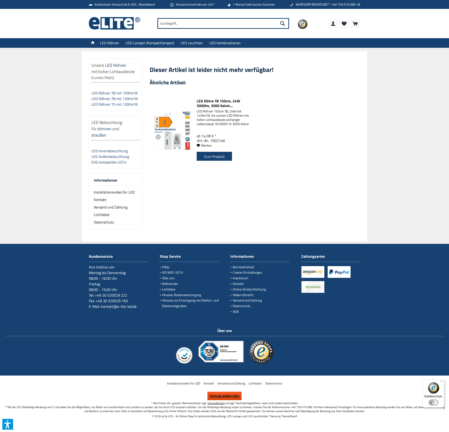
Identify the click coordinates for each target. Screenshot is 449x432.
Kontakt (100, 199)
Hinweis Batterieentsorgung (181, 294)
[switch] (433, 402)
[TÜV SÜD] (221, 363)
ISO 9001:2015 (172, 272)
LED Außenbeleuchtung (110, 156)
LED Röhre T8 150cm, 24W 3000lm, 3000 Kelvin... (218, 103)
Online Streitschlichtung (249, 289)
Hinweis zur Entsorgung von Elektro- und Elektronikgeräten (190, 303)
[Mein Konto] (333, 23)
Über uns (168, 278)
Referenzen (170, 283)
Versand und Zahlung (110, 207)
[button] (7, 424)
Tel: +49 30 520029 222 (108, 295)
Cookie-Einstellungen (247, 272)
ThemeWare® (289, 416)
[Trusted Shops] (261, 363)
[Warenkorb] (355, 23)
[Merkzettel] (344, 23)
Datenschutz (104, 222)
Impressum (240, 278)
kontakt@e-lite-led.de (119, 306)
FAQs (165, 266)
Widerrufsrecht (243, 294)
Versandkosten (216, 403)
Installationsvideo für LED (114, 192)
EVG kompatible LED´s (108, 162)
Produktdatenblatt (165, 129)
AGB (236, 311)
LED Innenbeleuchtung (110, 151)
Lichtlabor (102, 214)
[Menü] (441, 382)
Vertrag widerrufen (224, 395)
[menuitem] (355, 23)
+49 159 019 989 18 (345, 4)
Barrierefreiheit (243, 266)
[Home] (93, 43)
